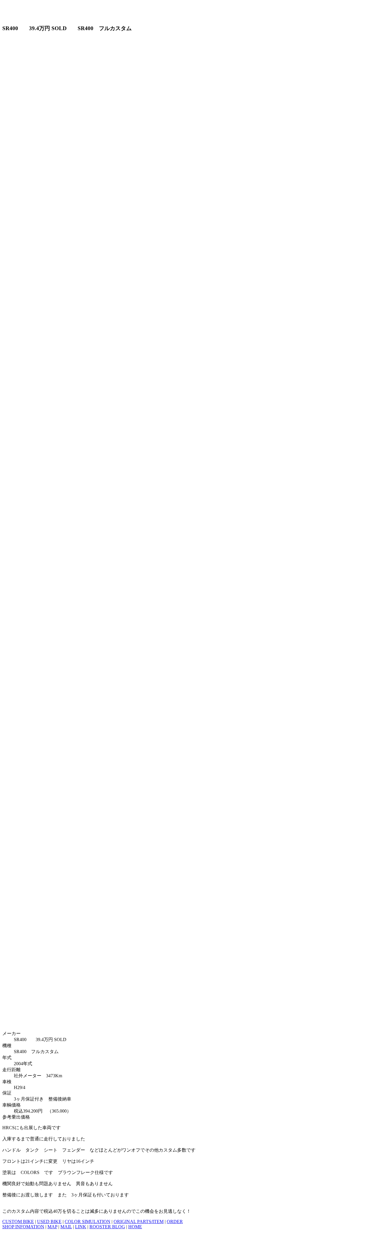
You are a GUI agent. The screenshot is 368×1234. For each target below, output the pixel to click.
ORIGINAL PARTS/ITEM (139, 1221)
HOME (135, 1226)
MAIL (66, 1226)
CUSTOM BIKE (18, 1221)
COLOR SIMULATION (87, 1221)
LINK (80, 1226)
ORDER (175, 1221)
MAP (52, 1226)
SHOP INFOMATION (23, 1226)
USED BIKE (49, 1221)
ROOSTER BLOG (107, 1226)
